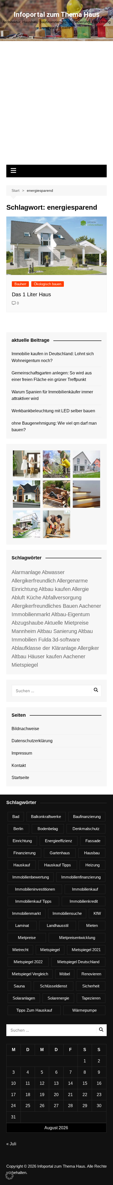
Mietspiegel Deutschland (78, 962)
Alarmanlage (26, 572)
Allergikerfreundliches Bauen (45, 606)
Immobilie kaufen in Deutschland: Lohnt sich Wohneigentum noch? (53, 357)
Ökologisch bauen (47, 284)
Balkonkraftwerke (46, 816)
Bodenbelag (48, 828)
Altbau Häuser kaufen (37, 656)
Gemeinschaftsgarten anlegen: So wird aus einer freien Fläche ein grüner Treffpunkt (52, 376)
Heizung (92, 865)
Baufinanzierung (87, 816)
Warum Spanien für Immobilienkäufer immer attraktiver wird (52, 395)
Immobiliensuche (67, 913)
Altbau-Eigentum (70, 614)
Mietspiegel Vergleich (30, 974)
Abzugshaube (27, 623)
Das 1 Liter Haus (31, 294)
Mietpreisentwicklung (77, 937)
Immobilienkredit (84, 901)
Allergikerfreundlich (34, 581)
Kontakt (19, 765)
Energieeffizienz (58, 840)
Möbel (64, 974)
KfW (97, 913)
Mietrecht (20, 949)
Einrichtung (22, 840)
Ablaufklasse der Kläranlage (44, 648)
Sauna (19, 986)
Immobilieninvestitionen (35, 889)
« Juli (11, 1144)
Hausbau (92, 853)
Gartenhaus (60, 853)
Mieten (92, 925)
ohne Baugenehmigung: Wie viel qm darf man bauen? (54, 426)
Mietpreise (27, 937)
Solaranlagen (24, 998)
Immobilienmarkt (26, 913)
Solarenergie (58, 998)
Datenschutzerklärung (32, 741)
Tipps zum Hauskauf (34, 1010)
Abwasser (53, 572)
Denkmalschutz (86, 828)
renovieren (91, 974)
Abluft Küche (26, 597)
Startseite (20, 777)
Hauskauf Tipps (57, 865)
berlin (18, 828)
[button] (9, 1175)
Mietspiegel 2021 (86, 949)
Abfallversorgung (61, 597)
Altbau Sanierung (57, 631)
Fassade (92, 840)
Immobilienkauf (85, 889)
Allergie (80, 589)
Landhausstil (57, 925)
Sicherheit (90, 986)
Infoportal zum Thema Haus (57, 14)
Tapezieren (91, 998)
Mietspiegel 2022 (28, 962)
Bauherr (20, 284)
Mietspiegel (50, 949)
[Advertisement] (56, 105)
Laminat (22, 925)
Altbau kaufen (55, 589)
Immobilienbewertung (30, 877)
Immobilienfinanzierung (81, 877)
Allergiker (88, 648)
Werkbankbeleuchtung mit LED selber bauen (53, 411)
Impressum (22, 753)
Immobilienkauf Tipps (33, 901)
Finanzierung (24, 853)
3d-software (66, 639)
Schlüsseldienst (53, 986)
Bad (15, 816)
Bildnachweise (25, 728)
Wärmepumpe (84, 1010)
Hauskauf (21, 865)
